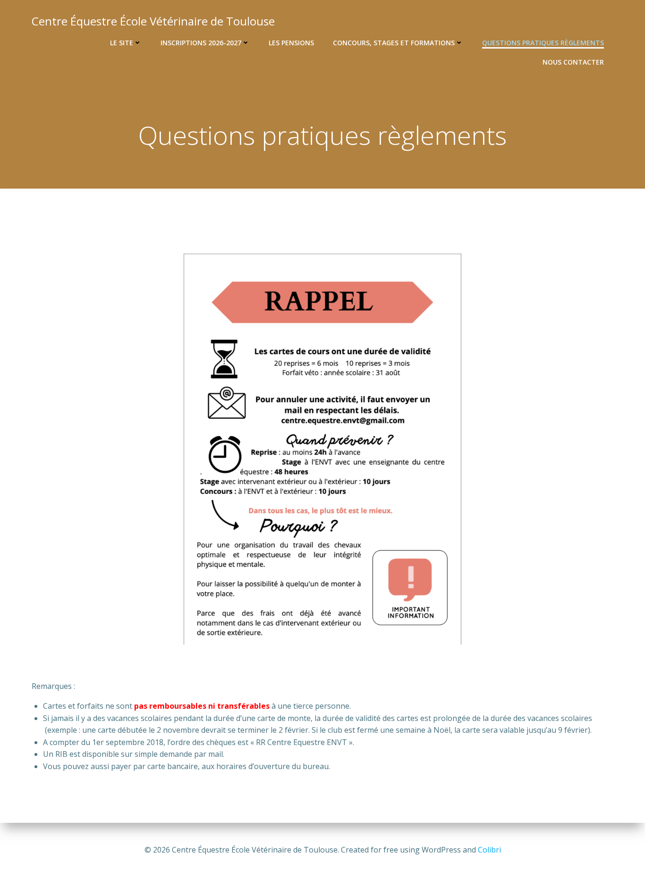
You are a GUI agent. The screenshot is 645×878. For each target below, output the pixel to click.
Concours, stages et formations (394, 42)
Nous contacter (573, 62)
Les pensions (291, 42)
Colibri (489, 850)
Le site (121, 42)
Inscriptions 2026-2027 (201, 42)
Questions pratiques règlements (543, 42)
